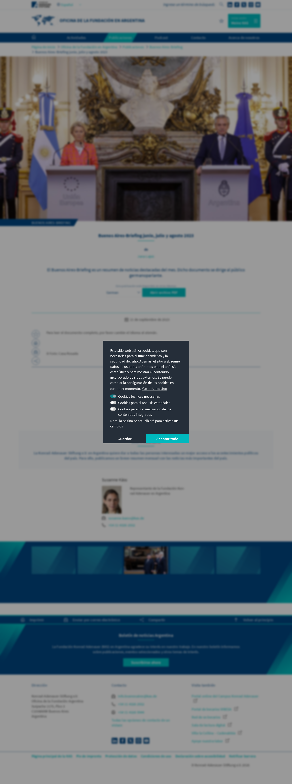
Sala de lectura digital (209, 725)
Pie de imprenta (88, 756)
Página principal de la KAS (52, 756)
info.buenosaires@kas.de (137, 696)
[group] (54, 564)
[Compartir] (36, 361)
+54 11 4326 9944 (130, 712)
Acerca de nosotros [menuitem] (244, 37)
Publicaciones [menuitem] (120, 37)
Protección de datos (121, 756)
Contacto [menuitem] (198, 37)
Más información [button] (154, 388)
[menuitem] (38, 37)
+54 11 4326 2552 (130, 704)
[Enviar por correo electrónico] (36, 352)
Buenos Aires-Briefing (166, 47)
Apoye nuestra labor (208, 741)
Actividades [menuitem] (76, 37)
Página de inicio (43, 47)
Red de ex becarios (206, 717)
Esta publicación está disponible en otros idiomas (146, 286)
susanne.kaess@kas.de (126, 518)
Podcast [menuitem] (161, 37)
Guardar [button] (124, 438)
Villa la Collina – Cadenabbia (214, 733)
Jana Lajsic (145, 256)
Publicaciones (133, 47)
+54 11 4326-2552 (121, 525)
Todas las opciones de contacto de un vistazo (141, 722)
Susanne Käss (114, 479)
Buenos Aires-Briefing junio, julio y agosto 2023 (71, 52)
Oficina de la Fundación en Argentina (89, 47)
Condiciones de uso (156, 756)
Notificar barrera (242, 756)
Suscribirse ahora (146, 662)
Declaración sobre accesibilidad (200, 756)
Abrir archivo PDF (164, 292)
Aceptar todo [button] (167, 438)
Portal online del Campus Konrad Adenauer (225, 696)
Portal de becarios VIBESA (212, 709)
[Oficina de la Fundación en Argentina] (43, 20)
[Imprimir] (36, 343)
